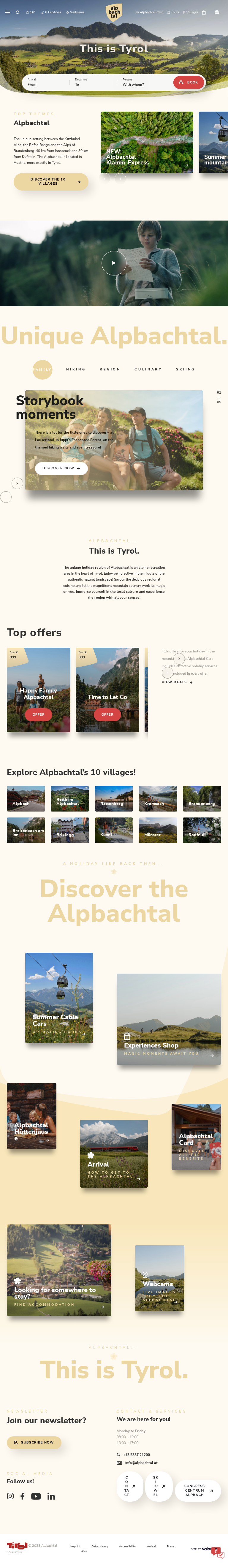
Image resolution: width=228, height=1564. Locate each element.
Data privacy (99, 1546)
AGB (84, 1550)
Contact (126, 1486)
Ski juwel (155, 1486)
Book (192, 82)
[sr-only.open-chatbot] (217, 1553)
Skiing (185, 369)
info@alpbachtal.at (141, 1463)
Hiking (76, 369)
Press (170, 1546)
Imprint (75, 1546)
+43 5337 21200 (136, 1455)
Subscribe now (37, 1442)
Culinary (148, 369)
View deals (174, 682)
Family (42, 369)
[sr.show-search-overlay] (17, 13)
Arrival (151, 1546)
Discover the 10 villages (48, 182)
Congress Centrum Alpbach (194, 1490)
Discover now (58, 468)
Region (110, 369)
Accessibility (127, 1546)
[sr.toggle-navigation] (8, 13)
